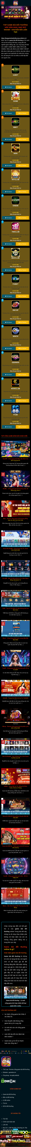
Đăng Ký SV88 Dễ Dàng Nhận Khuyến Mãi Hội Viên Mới (15, 817)
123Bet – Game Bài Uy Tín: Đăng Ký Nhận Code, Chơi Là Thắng (15, 787)
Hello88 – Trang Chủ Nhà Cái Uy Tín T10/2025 (15, 698)
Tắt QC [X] (15, 1129)
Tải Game (9, 87)
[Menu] (2, 3)
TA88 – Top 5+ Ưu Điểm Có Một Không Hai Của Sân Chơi (15, 609)
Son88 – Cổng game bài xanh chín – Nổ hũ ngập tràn (15, 876)
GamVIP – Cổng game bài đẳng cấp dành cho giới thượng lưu (15, 459)
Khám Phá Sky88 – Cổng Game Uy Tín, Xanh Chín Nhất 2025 (15, 549)
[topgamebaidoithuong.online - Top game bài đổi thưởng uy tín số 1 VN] (15, 3)
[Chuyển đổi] (2, 1014)
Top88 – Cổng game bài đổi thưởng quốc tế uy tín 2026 (15, 669)
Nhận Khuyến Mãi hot (15, 83)
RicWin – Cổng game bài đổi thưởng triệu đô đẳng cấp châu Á (15, 489)
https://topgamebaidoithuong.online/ (12, 38)
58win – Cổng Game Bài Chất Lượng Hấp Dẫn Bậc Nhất (15, 639)
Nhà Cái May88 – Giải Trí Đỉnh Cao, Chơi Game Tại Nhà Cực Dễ (15, 757)
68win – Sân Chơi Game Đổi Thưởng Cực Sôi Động (15, 906)
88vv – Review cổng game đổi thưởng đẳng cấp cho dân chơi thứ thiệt (15, 519)
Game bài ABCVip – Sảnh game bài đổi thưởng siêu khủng (15, 846)
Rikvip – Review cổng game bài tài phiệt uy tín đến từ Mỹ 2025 (15, 727)
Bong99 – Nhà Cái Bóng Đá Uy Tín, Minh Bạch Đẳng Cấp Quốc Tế (16, 579)
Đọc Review (23, 87)
